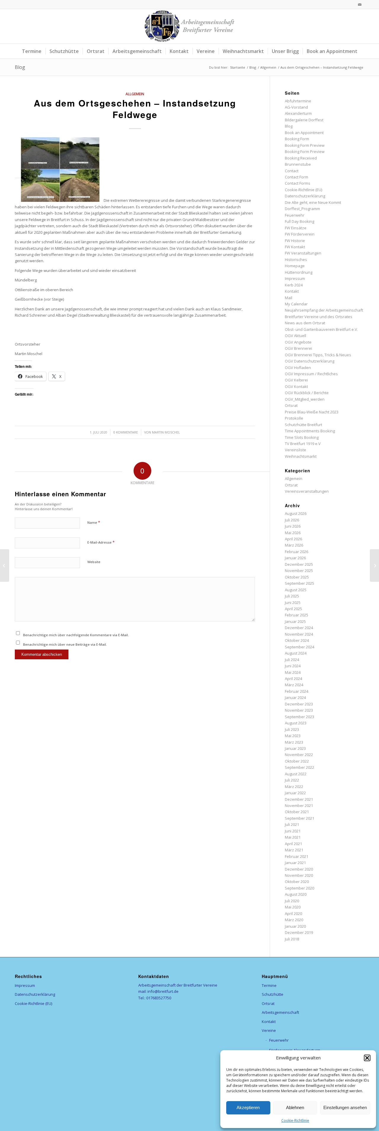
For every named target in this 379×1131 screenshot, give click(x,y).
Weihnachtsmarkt (301, 456)
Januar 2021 (295, 862)
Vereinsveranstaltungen (307, 491)
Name (93, 522)
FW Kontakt (295, 246)
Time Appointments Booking (310, 431)
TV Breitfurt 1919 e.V (303, 443)
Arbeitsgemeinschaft (280, 1012)
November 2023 (299, 710)
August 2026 (295, 513)
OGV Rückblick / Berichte (307, 392)
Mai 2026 (293, 532)
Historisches (296, 259)
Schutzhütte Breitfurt (303, 424)
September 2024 (299, 647)
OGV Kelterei (296, 380)
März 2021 (294, 850)
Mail (288, 297)
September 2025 (299, 583)
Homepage (295, 265)
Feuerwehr (294, 215)
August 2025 (295, 589)
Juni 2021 (293, 831)
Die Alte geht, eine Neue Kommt (313, 202)
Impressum (295, 278)
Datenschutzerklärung (305, 196)
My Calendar (296, 304)
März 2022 (294, 786)
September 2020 (299, 888)
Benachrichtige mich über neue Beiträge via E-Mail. (65, 644)
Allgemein (135, 93)
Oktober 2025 (297, 577)
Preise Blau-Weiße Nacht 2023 (311, 412)
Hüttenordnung (298, 272)
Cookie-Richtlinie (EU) (303, 189)
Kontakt (292, 291)
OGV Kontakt (296, 386)
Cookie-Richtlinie (295, 1120)
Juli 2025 (292, 596)
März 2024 (294, 684)
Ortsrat (291, 405)
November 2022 (299, 754)
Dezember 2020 (299, 869)
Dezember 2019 (299, 932)
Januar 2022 (295, 792)
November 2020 (299, 875)
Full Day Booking (299, 221)
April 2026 (293, 539)
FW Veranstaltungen (303, 253)
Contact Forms (297, 183)
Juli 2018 (292, 939)
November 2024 (299, 634)
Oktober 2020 (297, 881)
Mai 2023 (293, 735)
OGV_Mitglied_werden (305, 399)
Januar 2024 (295, 697)
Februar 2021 (296, 856)
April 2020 (293, 913)
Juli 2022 (292, 780)
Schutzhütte (272, 994)
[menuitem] (31, 51)
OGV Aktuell (295, 335)
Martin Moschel (166, 432)
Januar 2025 (295, 621)
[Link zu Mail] (359, 4)
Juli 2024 (292, 659)
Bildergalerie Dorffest (304, 120)
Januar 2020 (295, 926)
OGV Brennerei (298, 348)
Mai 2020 (293, 907)
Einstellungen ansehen (345, 1107)
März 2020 (294, 919)
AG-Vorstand (296, 107)
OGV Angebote (298, 342)
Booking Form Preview (305, 145)
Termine (269, 985)
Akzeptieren (248, 1107)
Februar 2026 (296, 551)
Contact (291, 170)
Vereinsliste (295, 449)
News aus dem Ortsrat (305, 323)
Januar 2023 (295, 748)
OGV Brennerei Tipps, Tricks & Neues (318, 354)
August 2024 (295, 653)
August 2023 (295, 723)
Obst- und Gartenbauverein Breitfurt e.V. (321, 329)
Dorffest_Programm (302, 208)
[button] (367, 1058)
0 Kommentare (125, 432)
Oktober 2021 (297, 811)
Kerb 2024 (294, 285)
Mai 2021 (293, 837)
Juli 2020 (292, 900)
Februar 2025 (296, 615)
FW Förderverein (299, 234)
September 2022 (299, 767)
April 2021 (293, 843)
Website (93, 562)
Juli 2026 (292, 520)
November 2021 (299, 805)
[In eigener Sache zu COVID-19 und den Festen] (4, 565)
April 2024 (293, 678)
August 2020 (295, 894)
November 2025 (299, 570)
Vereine (269, 1030)
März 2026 (294, 545)
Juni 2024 (293, 665)
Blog (20, 67)
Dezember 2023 (299, 704)
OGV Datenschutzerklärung (309, 361)
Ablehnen (295, 1107)
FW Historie (295, 240)
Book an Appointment (304, 132)
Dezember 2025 (299, 564)
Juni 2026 (293, 526)
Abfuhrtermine (298, 101)
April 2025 (293, 608)
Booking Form (297, 138)
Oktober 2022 (297, 761)
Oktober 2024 (297, 640)
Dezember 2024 (299, 627)
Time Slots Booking (302, 437)
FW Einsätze (295, 228)
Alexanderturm (298, 113)
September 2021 (299, 818)
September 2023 (299, 716)
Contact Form (296, 177)
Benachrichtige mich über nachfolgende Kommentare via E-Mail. (76, 635)
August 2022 (295, 773)
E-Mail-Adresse (101, 542)
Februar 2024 (296, 691)
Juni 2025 (293, 602)
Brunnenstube (298, 164)
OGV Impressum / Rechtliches (311, 373)
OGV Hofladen (298, 367)
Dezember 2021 (299, 799)
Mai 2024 (293, 672)
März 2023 (294, 742)
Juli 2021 (292, 824)
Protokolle (294, 418)
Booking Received (301, 158)
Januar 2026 (295, 557)
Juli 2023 (292, 729)
